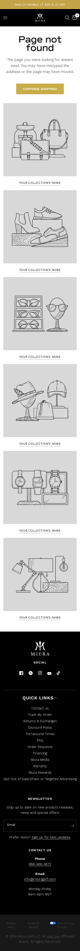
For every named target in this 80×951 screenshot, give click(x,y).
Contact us (40, 708)
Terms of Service (33, 925)
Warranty (40, 766)
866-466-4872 (40, 864)
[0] (74, 17)
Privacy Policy (11, 925)
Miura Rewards (40, 773)
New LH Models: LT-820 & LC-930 (40, 4)
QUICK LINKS (38, 698)
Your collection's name (40, 182)
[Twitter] (31, 673)
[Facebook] (21, 673)
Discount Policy (40, 728)
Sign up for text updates (51, 837)
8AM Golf (53, 936)
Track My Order (40, 715)
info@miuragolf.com (40, 879)
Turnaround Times (40, 734)
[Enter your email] (72, 826)
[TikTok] (59, 673)
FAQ (40, 740)
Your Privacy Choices (65, 925)
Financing (40, 753)
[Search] (67, 17)
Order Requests (40, 747)
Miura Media (40, 760)
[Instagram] (40, 673)
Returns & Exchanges (40, 721)
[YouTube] (49, 673)
